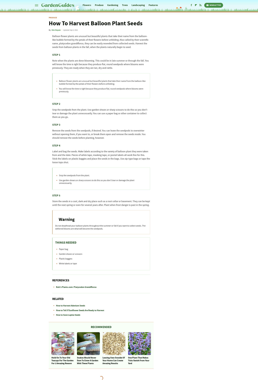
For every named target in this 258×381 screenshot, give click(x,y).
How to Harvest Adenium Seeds (70, 305)
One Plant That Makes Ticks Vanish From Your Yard (138, 360)
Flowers (87, 5)
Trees (125, 5)
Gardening (112, 5)
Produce (99, 5)
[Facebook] (191, 5)
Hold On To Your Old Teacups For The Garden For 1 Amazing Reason (62, 360)
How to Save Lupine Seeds (68, 315)
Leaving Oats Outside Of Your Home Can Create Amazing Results (114, 360)
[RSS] (200, 5)
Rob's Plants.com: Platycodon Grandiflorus (76, 287)
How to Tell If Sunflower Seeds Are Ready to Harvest (80, 310)
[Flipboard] (196, 5)
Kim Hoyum (56, 30)
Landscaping (138, 5)
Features (153, 5)
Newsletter (215, 5)
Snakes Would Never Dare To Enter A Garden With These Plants (87, 360)
